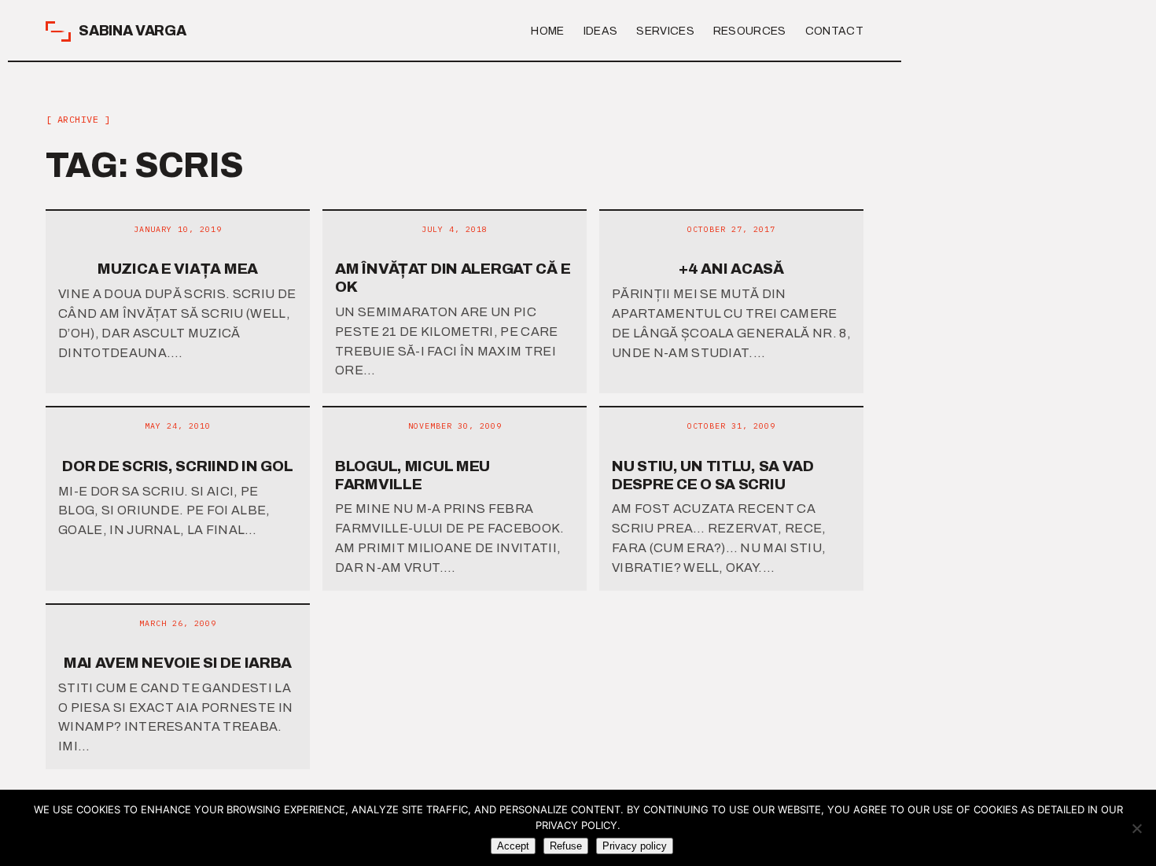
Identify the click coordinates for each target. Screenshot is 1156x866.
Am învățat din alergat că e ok (452, 277)
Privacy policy (634, 846)
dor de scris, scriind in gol (177, 466)
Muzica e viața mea (178, 268)
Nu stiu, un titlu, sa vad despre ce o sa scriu (713, 475)
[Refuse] (1136, 828)
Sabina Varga (132, 31)
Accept (513, 846)
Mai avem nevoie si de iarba (178, 662)
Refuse (566, 846)
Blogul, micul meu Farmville (412, 475)
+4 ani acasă (731, 268)
